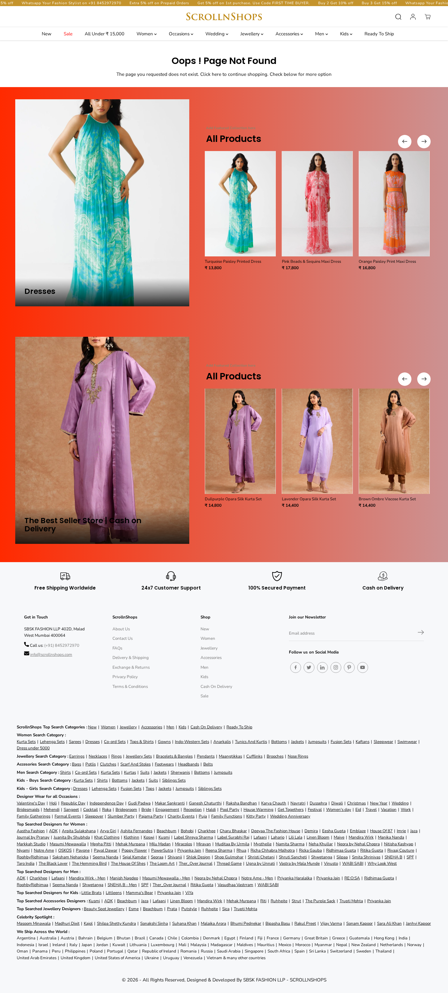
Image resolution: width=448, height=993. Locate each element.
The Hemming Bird (89, 863)
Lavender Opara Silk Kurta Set (309, 499)
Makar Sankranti (170, 803)
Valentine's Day (31, 803)
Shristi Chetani (261, 857)
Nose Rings (298, 756)
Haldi (211, 809)
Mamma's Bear (139, 893)
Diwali (337, 803)
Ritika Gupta (371, 850)
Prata (172, 909)
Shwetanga (321, 857)
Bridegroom (126, 809)
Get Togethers (291, 809)
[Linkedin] (322, 667)
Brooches (275, 756)
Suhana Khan (184, 923)
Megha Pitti (100, 844)
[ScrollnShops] (224, 16)
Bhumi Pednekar (245, 923)
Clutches (108, 764)
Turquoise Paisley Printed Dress (233, 261)
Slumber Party (121, 816)
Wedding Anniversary (290, 816)
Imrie (401, 831)
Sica (225, 909)
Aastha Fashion (31, 831)
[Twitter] (309, 667)
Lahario (277, 837)
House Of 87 (381, 831)
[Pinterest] (349, 667)
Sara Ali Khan (389, 923)
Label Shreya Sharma (193, 837)
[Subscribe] (421, 633)
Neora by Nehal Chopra (358, 844)
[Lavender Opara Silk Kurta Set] (317, 441)
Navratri (297, 803)
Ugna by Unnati (260, 863)
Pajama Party (151, 816)
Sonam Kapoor (359, 923)
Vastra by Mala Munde (299, 863)
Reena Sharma (218, 850)
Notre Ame (44, 850)
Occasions (180, 34)
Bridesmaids (28, 809)
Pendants (206, 756)
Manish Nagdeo (124, 878)
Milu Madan (160, 844)
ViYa (189, 893)
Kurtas (130, 772)
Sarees (75, 742)
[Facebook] (295, 667)
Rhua (241, 850)
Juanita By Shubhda (72, 837)
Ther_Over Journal (195, 863)
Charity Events (181, 816)
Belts (208, 764)
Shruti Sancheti (293, 857)
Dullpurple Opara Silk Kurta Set (233, 499)
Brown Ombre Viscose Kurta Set (387, 499)
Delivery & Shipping (130, 657)
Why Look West (382, 863)
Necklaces (98, 756)
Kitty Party (256, 816)
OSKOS (65, 850)
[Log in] (413, 16)
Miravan (203, 844)
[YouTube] (362, 667)
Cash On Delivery (216, 686)
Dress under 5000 (33, 748)
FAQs (117, 648)
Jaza (414, 831)
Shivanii (175, 857)
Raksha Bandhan (241, 803)
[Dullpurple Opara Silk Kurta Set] (240, 441)
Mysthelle (263, 844)
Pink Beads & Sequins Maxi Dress (311, 261)
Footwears (164, 764)
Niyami (23, 850)
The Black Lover (53, 863)
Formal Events (68, 816)
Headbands (188, 764)
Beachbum (166, 831)
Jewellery (250, 34)
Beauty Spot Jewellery (104, 909)
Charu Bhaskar (233, 831)
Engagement (167, 809)
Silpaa (342, 857)
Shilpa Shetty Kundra (116, 923)
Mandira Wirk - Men (87, 878)
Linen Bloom (318, 837)
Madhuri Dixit (67, 923)
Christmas (356, 803)
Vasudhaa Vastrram (235, 885)
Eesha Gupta (334, 831)
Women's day (338, 809)
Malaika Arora (213, 923)
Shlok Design (198, 857)
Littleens (114, 893)
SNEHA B (393, 857)
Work (406, 809)
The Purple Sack (320, 901)
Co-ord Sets (115, 742)
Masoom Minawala (34, 923)
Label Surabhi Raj (233, 837)
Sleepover (94, 816)
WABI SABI (352, 863)
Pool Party (229, 809)
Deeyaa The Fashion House (275, 831)
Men (320, 34)
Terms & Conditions (130, 686)
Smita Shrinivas (366, 857)
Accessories (288, 34)
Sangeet (71, 809)
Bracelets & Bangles (174, 756)
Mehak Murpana (130, 844)
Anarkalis (222, 742)
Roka (106, 809)
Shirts (65, 772)
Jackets (297, 742)
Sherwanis (180, 772)
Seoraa (157, 857)
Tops (150, 788)
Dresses (92, 742)
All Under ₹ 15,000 (104, 34)
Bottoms (279, 742)
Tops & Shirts (142, 742)
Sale (68, 34)
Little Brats (91, 893)
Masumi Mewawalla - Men (166, 878)
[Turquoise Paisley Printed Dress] (240, 203)
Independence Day (107, 803)
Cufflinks (254, 756)
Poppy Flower (134, 850)
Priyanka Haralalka (294, 878)
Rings (116, 756)
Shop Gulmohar (229, 857)
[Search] (398, 16)
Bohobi (187, 831)
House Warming (258, 809)
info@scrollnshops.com (51, 654)
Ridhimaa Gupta (341, 850)
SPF (410, 857)
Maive (339, 837)
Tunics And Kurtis (251, 742)
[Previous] (404, 141)
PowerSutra (162, 850)
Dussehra (318, 803)
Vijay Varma (331, 923)
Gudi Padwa (139, 803)
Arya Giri (108, 831)
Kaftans (362, 742)
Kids (345, 34)
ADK (53, 831)
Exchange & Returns (131, 667)
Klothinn (131, 837)
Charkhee (206, 831)
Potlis (90, 764)
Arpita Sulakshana (79, 831)
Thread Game (229, 863)
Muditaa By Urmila (232, 844)
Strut (296, 901)
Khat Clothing (106, 837)
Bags (76, 764)
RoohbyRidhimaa (32, 857)
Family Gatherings (33, 816)
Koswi (149, 837)
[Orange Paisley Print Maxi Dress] (394, 203)
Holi (53, 803)
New (47, 34)
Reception (192, 809)
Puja (203, 816)
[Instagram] (336, 667)
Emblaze (358, 831)
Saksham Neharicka (70, 857)
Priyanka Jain (189, 850)
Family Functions (226, 816)
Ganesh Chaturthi (205, 803)
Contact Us (122, 638)
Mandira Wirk (361, 837)
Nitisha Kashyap (398, 844)
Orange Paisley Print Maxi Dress (387, 261)
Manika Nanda (391, 837)
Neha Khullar (321, 844)
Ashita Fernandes (136, 831)
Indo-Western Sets (192, 742)
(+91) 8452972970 (61, 645)
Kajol (88, 923)
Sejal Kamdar (135, 857)
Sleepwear (383, 742)
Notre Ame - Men (257, 878)
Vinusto (331, 863)
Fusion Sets (341, 742)
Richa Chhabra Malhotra (273, 850)
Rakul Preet (305, 923)
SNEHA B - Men (122, 885)
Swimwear (407, 742)
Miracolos (183, 844)
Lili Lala (295, 837)
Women (145, 34)
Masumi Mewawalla (68, 844)
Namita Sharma (290, 844)
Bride (146, 809)
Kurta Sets (26, 742)
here (216, 74)
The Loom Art (162, 863)
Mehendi (51, 809)
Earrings (76, 756)
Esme (134, 909)
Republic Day (73, 803)
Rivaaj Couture (400, 850)
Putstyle (189, 909)
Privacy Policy (125, 677)
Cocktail (90, 809)
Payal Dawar (105, 850)
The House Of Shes (128, 863)
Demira (311, 831)
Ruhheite (279, 901)
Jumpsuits (317, 742)
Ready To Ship (379, 34)
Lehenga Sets (52, 742)
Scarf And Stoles (135, 764)
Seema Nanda (105, 857)
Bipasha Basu (277, 923)
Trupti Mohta (351, 901)
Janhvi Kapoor (418, 923)
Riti (263, 901)
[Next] (424, 141)
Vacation (388, 809)
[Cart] (427, 16)
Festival (315, 809)
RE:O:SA (352, 878)
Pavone (83, 850)
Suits (144, 772)
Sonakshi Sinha (154, 923)
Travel (371, 809)
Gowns (164, 742)
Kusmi (164, 837)
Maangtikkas (230, 756)
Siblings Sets (174, 780)
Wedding (215, 34)
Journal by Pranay (33, 837)
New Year (378, 803)
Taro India (25, 863)
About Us (121, 629)
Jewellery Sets (139, 756)
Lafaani (260, 837)
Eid (358, 809)
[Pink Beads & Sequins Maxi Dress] (317, 203)
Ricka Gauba (310, 850)
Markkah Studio (31, 844)
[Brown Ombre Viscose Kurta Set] (394, 441)
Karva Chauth (273, 803)
